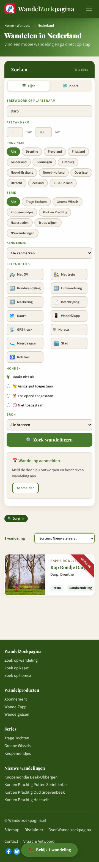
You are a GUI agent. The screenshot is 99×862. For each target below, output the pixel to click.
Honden (14, 368)
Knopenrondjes (22, 212)
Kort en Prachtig (55, 212)
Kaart (70, 85)
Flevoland (55, 151)
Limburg (68, 162)
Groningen (44, 162)
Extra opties (18, 264)
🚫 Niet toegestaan (27, 405)
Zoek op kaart (16, 668)
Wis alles (81, 69)
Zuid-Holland (63, 183)
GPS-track (20, 330)
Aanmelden (25, 488)
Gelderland (19, 162)
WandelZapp (66, 316)
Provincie (15, 143)
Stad (60, 343)
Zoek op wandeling (21, 660)
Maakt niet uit (23, 376)
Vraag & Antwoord (38, 841)
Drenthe (32, 151)
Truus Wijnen (47, 222)
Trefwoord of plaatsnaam (31, 100)
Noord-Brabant (22, 172)
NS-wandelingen (22, 233)
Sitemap (11, 830)
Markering (21, 302)
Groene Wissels (67, 201)
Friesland (78, 151)
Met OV (18, 274)
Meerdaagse (22, 343)
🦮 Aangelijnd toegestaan (32, 386)
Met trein (64, 274)
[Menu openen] (89, 8)
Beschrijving (66, 302)
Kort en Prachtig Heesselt (26, 800)
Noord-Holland (54, 172)
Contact (11, 841)
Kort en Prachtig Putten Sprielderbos (36, 785)
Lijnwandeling (67, 288)
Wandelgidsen (16, 714)
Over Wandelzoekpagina (69, 830)
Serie (11, 192)
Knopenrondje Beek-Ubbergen (30, 777)
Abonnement (15, 699)
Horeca (61, 330)
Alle (13, 151)
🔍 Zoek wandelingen (49, 440)
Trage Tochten (36, 201)
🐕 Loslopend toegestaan (32, 395)
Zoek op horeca (17, 675)
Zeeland (38, 183)
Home (9, 25)
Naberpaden (20, 222)
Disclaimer (33, 830)
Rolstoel (19, 357)
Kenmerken (17, 243)
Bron (11, 414)
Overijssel (81, 172)
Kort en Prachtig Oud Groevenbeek (34, 792)
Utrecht (16, 183)
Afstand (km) (19, 122)
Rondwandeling (25, 288)
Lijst (28, 85)
